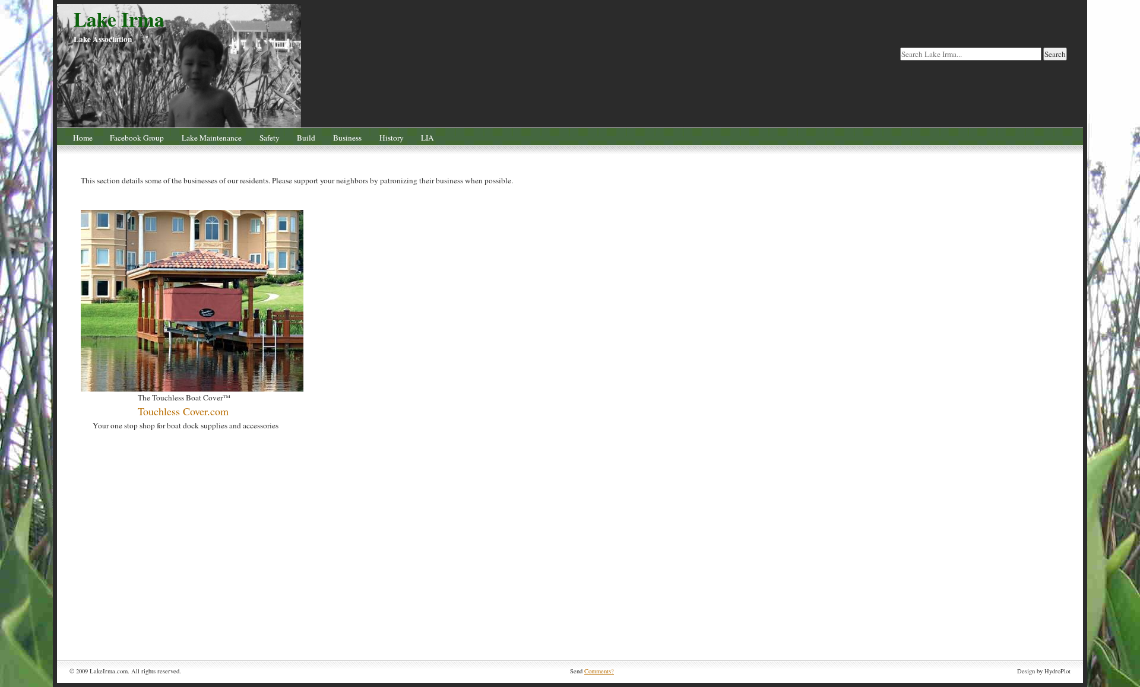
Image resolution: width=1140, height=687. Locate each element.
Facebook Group (137, 137)
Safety (269, 137)
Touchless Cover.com (183, 411)
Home (83, 137)
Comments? (599, 671)
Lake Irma (119, 19)
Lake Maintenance (212, 137)
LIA (427, 137)
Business (347, 137)
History (391, 137)
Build (306, 137)
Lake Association (103, 39)
